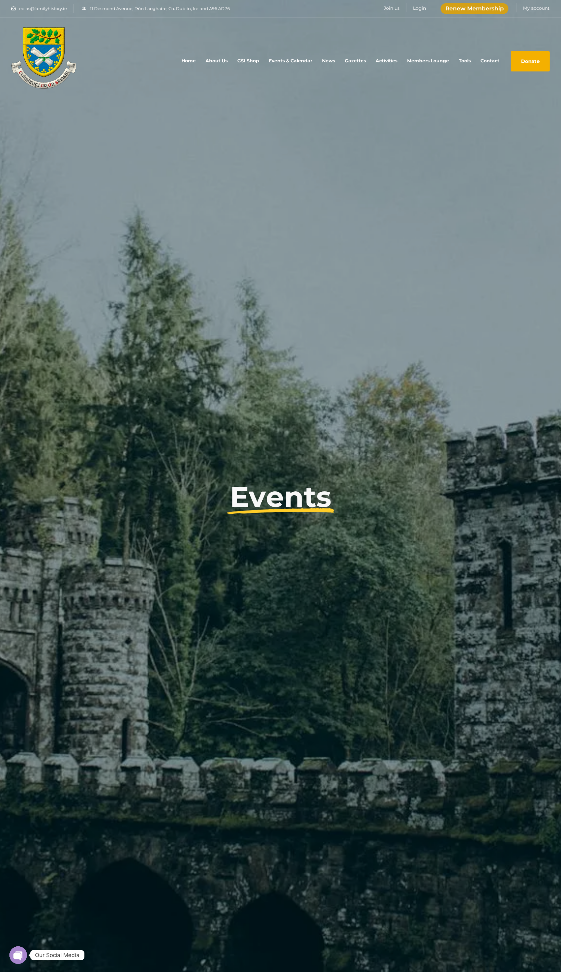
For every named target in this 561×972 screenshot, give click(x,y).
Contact (489, 61)
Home (188, 61)
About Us (217, 61)
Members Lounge (428, 61)
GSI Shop (248, 61)
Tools (465, 61)
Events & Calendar (290, 61)
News (328, 61)
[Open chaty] (18, 955)
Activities (386, 61)
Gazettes (355, 61)
